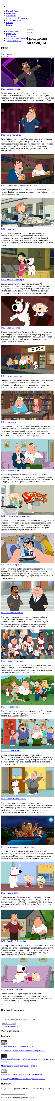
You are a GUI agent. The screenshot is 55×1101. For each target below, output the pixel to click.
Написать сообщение (11, 1026)
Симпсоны (11, 16)
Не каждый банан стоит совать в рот (17, 1046)
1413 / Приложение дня (11, 422)
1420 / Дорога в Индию (11, 89)
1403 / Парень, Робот (10, 893)
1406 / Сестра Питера (10, 750)
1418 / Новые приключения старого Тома (19, 185)
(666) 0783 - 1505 (9, 1024)
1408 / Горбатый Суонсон (12, 661)
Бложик (9, 23)
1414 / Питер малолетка (11, 376)
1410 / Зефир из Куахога (11, 564)
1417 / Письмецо (8, 229)
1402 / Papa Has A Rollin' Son (13, 941)
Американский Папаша (16, 18)
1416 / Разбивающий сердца (13, 279)
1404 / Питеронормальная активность (17, 847)
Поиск (9, 25)
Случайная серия (13, 20)
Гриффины (11, 13)
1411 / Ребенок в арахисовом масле (16, 516)
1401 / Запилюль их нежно (12, 989)
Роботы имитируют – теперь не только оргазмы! (22, 1074)
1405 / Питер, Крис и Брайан (13, 799)
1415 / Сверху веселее (10, 328)
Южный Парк (12, 11)
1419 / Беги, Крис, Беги (11, 135)
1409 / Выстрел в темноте (12, 613)
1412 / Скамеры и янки (11, 470)
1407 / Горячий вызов (10, 707)
